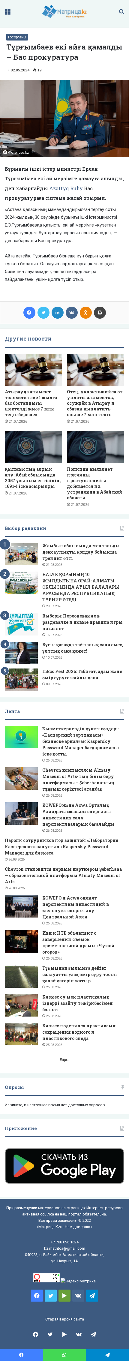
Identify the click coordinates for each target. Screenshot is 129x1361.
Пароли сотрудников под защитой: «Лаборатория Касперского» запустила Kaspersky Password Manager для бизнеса (61, 846)
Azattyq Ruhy (66, 188)
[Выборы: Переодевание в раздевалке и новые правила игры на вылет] (21, 624)
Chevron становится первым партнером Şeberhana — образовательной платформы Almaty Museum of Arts (63, 875)
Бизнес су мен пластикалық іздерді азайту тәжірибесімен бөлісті (77, 1003)
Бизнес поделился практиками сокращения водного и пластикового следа (79, 1032)
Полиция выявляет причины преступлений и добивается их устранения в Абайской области (94, 483)
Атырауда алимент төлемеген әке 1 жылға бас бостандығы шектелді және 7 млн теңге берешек (31, 403)
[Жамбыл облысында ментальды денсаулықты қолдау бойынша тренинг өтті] (21, 554)
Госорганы (17, 37)
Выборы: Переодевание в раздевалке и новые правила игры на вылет (82, 622)
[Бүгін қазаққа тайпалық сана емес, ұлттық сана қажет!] (21, 653)
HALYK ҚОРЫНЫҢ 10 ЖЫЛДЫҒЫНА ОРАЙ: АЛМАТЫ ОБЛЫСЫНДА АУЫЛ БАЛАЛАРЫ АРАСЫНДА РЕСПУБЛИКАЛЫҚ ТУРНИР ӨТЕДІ (80, 587)
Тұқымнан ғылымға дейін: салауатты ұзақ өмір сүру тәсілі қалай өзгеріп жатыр (79, 974)
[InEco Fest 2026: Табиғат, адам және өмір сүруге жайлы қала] (21, 679)
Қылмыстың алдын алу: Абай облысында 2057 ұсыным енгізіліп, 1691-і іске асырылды (33, 477)
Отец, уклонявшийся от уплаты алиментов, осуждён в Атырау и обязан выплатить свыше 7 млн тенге (94, 403)
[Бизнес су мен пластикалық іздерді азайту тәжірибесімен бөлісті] (21, 1005)
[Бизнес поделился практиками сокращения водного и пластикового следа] (21, 1034)
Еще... (65, 1059)
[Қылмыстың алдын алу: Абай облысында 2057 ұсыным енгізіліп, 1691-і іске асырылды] (33, 447)
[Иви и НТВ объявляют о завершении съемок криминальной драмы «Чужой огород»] (21, 941)
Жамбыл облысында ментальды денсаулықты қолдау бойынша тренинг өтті (81, 552)
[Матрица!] (64, 11)
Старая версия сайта (64, 1319)
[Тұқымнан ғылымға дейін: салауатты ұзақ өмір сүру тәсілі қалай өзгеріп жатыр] (21, 976)
